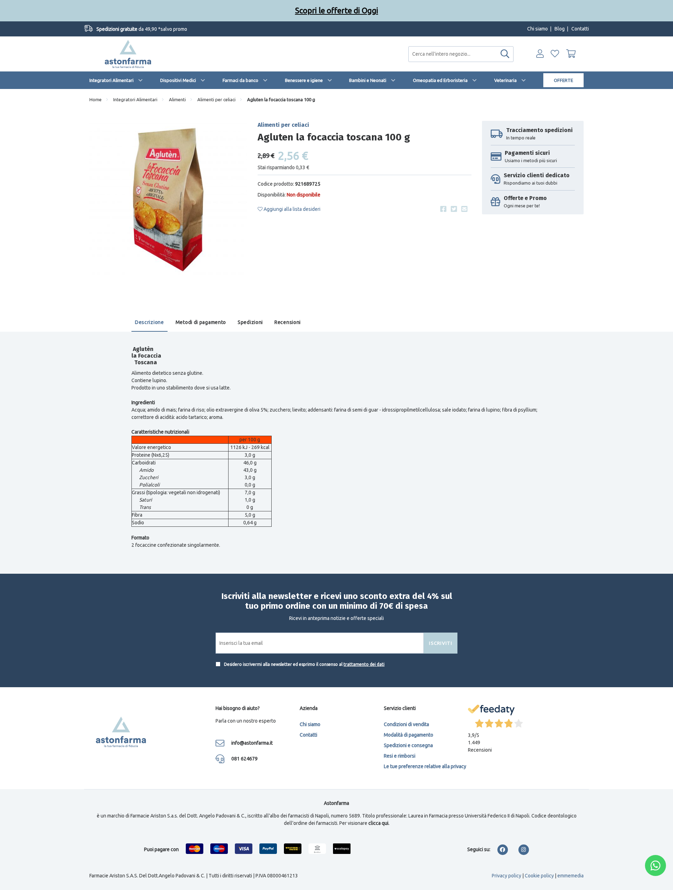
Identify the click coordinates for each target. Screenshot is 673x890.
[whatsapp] (655, 865)
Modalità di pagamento (408, 735)
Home (95, 99)
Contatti (580, 29)
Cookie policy (539, 875)
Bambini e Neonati (367, 80)
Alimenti (177, 99)
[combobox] (461, 54)
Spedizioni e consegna (408, 745)
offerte (563, 80)
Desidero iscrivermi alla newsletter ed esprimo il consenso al (304, 664)
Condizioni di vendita (406, 724)
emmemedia (570, 875)
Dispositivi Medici (178, 80)
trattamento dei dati (364, 664)
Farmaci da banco (240, 80)
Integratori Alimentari (111, 80)
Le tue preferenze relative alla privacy (425, 766)
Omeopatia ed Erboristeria (440, 80)
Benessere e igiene (304, 80)
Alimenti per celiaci (216, 99)
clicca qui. (378, 823)
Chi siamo (537, 29)
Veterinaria (505, 80)
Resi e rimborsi (399, 756)
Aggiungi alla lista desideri (291, 209)
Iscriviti (440, 643)
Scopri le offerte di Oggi (336, 10)
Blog (560, 29)
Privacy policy (506, 875)
